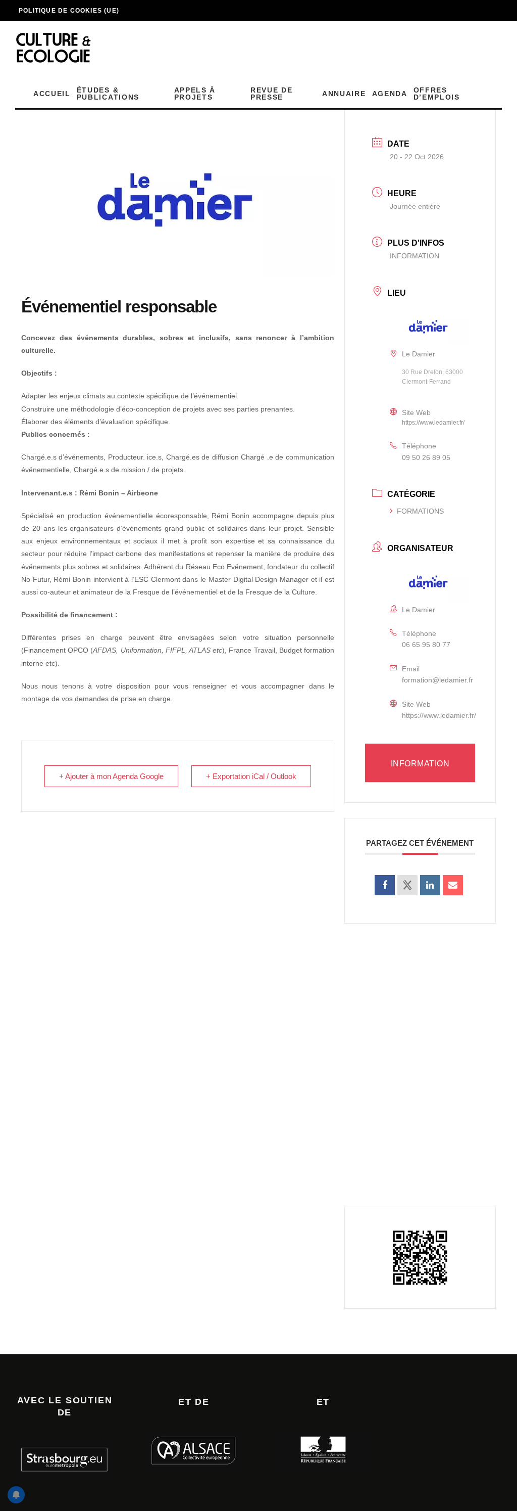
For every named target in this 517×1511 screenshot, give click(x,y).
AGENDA (389, 93)
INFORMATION (414, 256)
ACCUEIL (52, 93)
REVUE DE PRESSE (271, 93)
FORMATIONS (420, 511)
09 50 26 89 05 (426, 457)
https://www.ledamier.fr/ (433, 422)
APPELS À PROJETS (195, 93)
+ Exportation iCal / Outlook (251, 776)
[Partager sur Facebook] (385, 885)
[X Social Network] (407, 885)
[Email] (453, 885)
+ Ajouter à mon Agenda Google (111, 776)
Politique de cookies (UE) (69, 10)
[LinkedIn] (430, 885)
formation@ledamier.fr (437, 680)
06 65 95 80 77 (426, 644)
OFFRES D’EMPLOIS (436, 93)
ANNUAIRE (344, 93)
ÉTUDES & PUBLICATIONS (108, 93)
